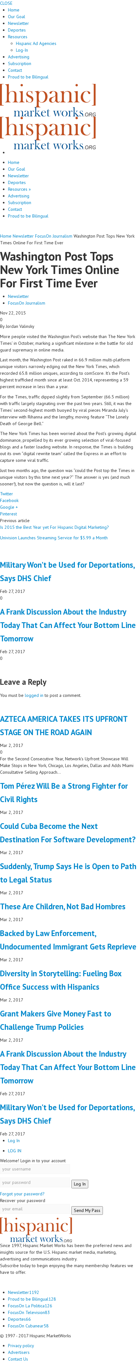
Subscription (19, 63)
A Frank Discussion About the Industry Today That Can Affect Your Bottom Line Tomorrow (68, 625)
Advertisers (19, 1352)
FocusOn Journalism (26, 303)
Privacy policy (21, 1345)
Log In (14, 1140)
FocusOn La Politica (30, 1306)
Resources (17, 37)
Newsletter (18, 23)
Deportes (17, 30)
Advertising (18, 57)
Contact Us (18, 1359)
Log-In (22, 50)
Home (13, 10)
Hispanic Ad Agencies (36, 43)
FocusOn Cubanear (28, 1326)
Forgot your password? (22, 1194)
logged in (34, 695)
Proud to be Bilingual (28, 77)
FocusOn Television (29, 1312)
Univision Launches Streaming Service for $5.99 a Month (54, 538)
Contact (15, 70)
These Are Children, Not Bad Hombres (63, 906)
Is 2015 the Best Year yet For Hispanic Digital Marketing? (54, 527)
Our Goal (16, 16)
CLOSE (6, 3)
